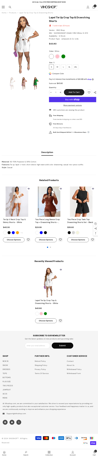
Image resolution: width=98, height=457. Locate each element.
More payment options (72, 105)
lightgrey (73, 232)
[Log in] (88, 7)
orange (17, 232)
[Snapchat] (11, 422)
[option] (23, 45)
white (5, 232)
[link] (26, 453)
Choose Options (14, 240)
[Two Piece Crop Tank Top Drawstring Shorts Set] (81, 202)
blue (13, 232)
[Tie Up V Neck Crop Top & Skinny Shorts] (17, 202)
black (9, 232)
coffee (37, 232)
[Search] (10, 7)
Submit (62, 345)
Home (4, 13)
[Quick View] (29, 189)
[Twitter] (18, 422)
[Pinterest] (5, 422)
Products (12, 13)
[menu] (3, 7)
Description (47, 152)
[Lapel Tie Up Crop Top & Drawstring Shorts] (49, 282)
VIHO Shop (60, 30)
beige (77, 232)
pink (41, 313)
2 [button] (50, 247)
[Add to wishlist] (89, 92)
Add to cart (74, 92)
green (45, 313)
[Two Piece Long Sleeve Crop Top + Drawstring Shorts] (49, 202)
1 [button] (47, 247)
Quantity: (53, 87)
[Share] (94, 92)
